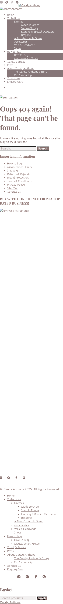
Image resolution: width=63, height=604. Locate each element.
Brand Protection (18, 177)
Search (42, 598)
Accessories (20, 41)
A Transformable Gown (28, 38)
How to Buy (14, 51)
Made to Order (30, 25)
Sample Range (29, 28)
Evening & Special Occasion (37, 31)
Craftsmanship (23, 75)
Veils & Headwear (24, 45)
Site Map (12, 188)
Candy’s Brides (16, 61)
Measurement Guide (26, 58)
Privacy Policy (16, 184)
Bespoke (26, 35)
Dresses (18, 21)
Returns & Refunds (18, 174)
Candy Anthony (10, 602)
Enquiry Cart (15, 81)
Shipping (12, 170)
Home (10, 15)
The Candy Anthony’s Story (30, 71)
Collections (13, 18)
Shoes (17, 48)
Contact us (13, 78)
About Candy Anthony (20, 68)
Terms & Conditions (19, 181)
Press (10, 65)
